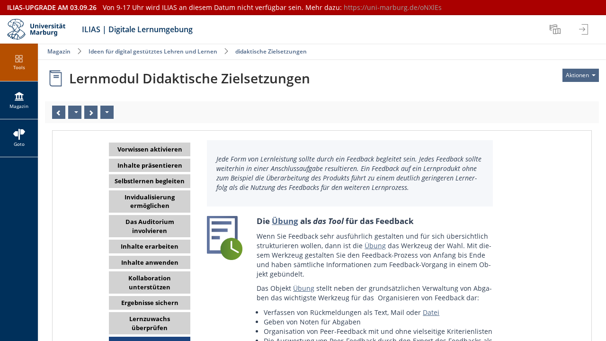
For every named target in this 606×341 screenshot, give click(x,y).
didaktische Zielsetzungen (271, 51)
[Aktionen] (107, 112)
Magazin (59, 51)
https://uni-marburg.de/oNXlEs (393, 7)
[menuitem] (556, 29)
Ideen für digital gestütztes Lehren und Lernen (153, 51)
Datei (431, 312)
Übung (285, 220)
